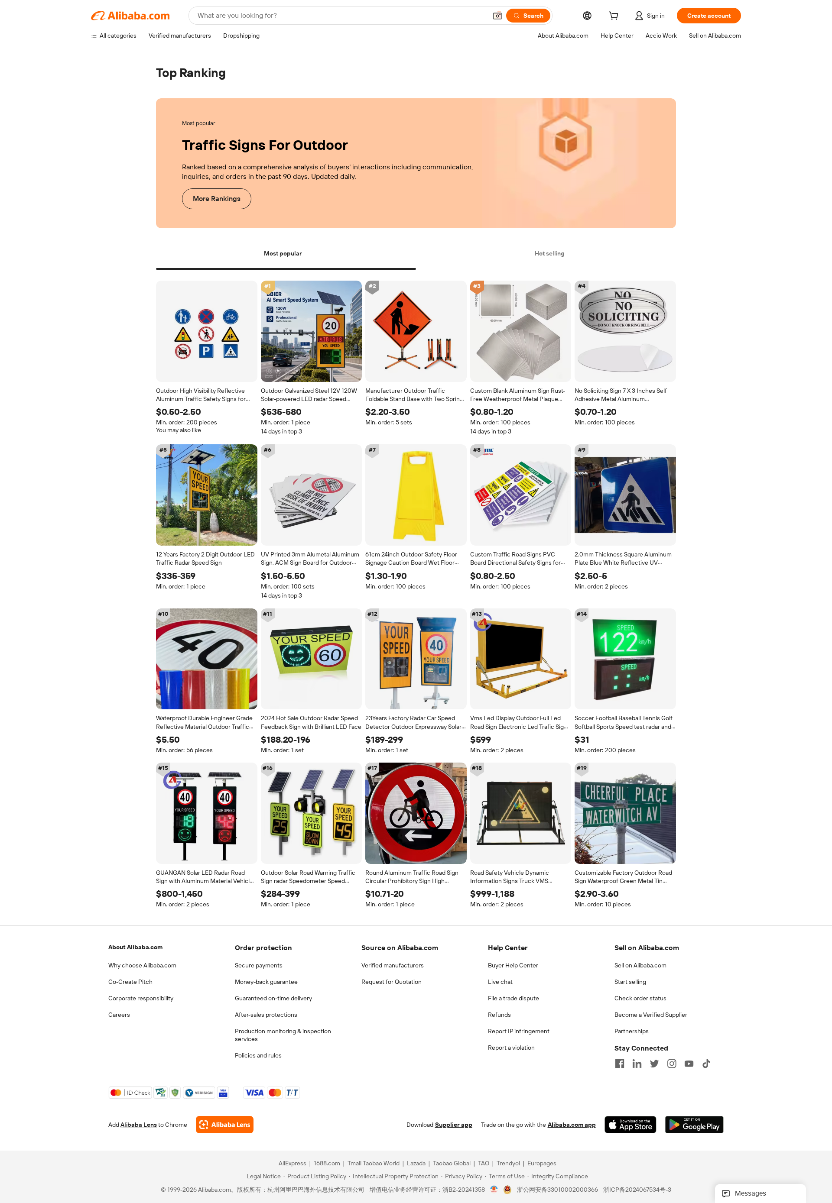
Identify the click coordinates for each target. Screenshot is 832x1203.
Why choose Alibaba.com (142, 965)
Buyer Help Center (513, 965)
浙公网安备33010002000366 (557, 1190)
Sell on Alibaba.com (640, 965)
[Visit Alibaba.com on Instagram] (671, 1063)
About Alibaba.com (135, 947)
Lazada (416, 1163)
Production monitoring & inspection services (283, 1035)
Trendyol (508, 1163)
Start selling (630, 981)
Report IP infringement (518, 1031)
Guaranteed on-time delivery (273, 998)
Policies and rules (258, 1055)
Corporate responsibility (140, 998)
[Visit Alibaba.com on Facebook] (619, 1063)
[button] (497, 15)
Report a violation (511, 1047)
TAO (483, 1163)
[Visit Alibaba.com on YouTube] (689, 1063)
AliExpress (292, 1163)
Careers (119, 1014)
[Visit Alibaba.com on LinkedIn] (637, 1063)
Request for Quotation (391, 981)
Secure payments (259, 965)
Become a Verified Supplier (650, 1014)
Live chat (500, 981)
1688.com (327, 1163)
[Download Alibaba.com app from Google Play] (694, 1125)
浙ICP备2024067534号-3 (637, 1190)
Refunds (499, 1014)
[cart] (615, 16)
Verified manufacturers (392, 965)
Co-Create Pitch (130, 981)
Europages (541, 1163)
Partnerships (631, 1031)
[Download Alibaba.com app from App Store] (630, 1125)
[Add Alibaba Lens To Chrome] (225, 1125)
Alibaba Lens (138, 1125)
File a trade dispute (513, 998)
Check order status (640, 998)
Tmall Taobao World (374, 1163)
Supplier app (453, 1125)
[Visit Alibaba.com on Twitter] (654, 1063)
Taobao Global (452, 1163)
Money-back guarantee (266, 981)
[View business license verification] (494, 1190)
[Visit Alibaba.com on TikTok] (706, 1063)
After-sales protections (266, 1014)
